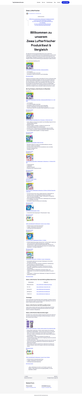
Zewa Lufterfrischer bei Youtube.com (43, 293)
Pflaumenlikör (29, 386)
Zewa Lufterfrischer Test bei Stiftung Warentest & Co (42, 21)
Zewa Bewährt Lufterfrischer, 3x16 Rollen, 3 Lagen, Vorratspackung (38, 259)
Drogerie (27, 387)
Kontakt (58, 2)
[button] (65, 2)
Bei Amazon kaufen (29, 76)
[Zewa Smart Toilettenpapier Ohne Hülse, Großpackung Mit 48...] (30, 65)
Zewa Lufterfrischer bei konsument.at (43, 289)
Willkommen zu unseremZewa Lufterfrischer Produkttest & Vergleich (41, 19)
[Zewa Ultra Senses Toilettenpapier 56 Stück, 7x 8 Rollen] (30, 235)
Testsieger (42, 22)
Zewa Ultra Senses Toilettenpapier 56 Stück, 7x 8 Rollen (36, 240)
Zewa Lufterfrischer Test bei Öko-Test (43, 286)
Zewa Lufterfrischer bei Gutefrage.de (43, 291)
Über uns (43, 2)
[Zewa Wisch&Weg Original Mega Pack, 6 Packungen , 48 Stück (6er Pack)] (30, 115)
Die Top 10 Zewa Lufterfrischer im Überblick (42, 20)
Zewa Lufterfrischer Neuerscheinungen (42, 25)
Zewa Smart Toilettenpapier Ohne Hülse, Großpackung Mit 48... (37, 69)
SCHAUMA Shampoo (46, 386)
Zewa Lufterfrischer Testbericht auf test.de (44, 284)
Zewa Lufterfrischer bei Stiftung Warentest (42, 23)
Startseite (38, 2)
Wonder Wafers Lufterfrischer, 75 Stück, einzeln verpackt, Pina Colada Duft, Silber (40, 328)
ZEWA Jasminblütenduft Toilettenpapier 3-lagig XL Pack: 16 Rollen (38, 223)
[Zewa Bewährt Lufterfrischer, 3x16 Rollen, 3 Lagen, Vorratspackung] (30, 254)
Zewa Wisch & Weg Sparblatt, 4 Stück (32, 210)
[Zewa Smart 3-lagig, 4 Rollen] (30, 175)
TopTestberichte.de (18, 2)
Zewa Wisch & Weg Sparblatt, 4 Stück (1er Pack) (34, 142)
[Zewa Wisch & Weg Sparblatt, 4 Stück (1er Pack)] (29, 138)
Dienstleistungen (49, 2)
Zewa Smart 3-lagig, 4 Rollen (31, 179)
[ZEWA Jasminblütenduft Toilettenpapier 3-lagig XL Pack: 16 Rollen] (30, 219)
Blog (55, 2)
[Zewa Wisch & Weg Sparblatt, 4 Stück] (30, 207)
